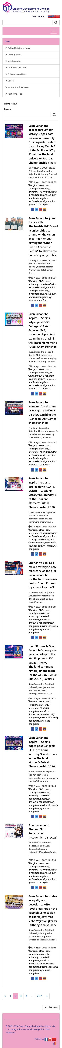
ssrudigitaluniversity (38, 188)
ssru (48, 185)
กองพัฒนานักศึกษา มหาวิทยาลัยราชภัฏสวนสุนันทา (42, 193)
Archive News (51, 1007)
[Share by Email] (44, 209)
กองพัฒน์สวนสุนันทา (38, 198)
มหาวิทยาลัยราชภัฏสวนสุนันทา (42, 201)
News (7, 41)
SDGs (41, 185)
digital (34, 185)
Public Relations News (18, 48)
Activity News (14, 54)
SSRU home (38, 16)
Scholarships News (16, 74)
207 (39, 996)
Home (7, 103)
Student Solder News (18, 87)
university (33, 191)
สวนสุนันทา (45, 204)
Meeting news (14, 61)
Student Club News (17, 67)
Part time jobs (14, 94)
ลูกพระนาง (33, 204)
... (32, 996)
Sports (10, 80)
